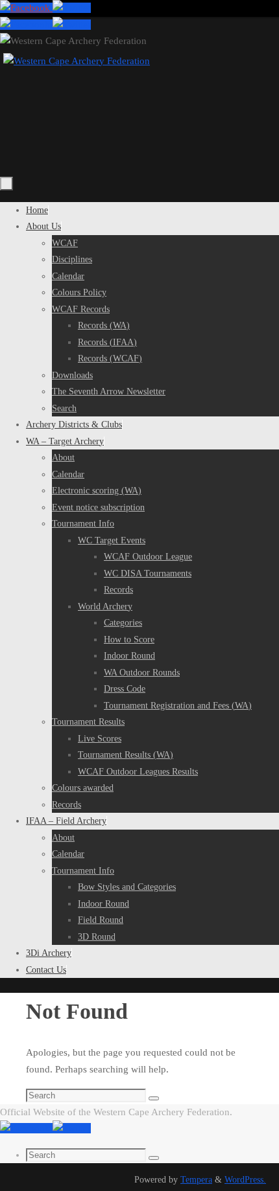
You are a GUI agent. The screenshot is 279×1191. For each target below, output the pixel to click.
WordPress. (245, 1180)
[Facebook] (26, 8)
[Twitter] (72, 8)
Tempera (196, 1180)
